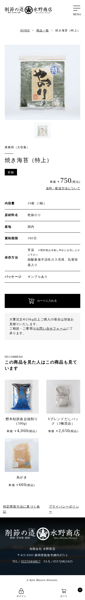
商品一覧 (42, 30)
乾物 (11, 172)
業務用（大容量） (17, 147)
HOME (25, 30)
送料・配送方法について (63, 188)
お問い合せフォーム (51, 328)
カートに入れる (45, 301)
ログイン (21, 596)
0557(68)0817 (31, 561)
